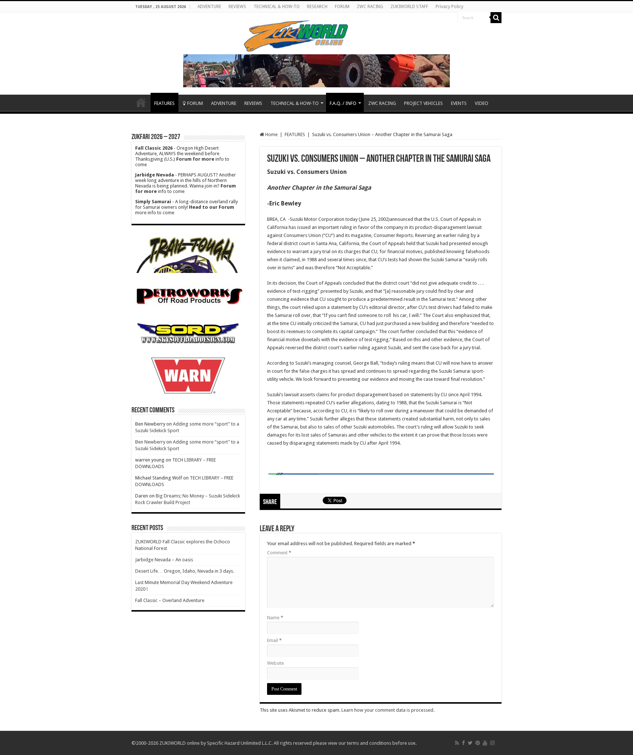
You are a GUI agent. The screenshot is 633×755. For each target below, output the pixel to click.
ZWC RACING (370, 6)
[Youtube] (485, 742)
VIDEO (481, 103)
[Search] (496, 17)
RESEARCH (317, 6)
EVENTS (459, 103)
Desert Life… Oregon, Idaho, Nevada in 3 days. (184, 571)
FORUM (342, 6)
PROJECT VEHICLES (423, 103)
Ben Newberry (150, 442)
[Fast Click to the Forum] (316, 70)
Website (275, 663)
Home (141, 102)
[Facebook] (463, 742)
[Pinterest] (478, 742)
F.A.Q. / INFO (343, 103)
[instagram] (492, 742)
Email (274, 640)
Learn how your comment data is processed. (387, 710)
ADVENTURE (209, 6)
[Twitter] (470, 742)
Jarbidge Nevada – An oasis (164, 559)
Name (275, 617)
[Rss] (457, 742)
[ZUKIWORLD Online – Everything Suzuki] (296, 35)
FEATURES (164, 103)
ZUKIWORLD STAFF (409, 6)
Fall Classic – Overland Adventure (169, 600)
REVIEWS (237, 6)
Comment (279, 552)
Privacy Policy (449, 6)
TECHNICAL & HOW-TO (276, 6)
